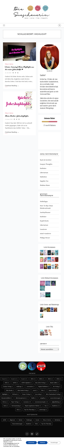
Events (37, 420)
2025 (7, 382)
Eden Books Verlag (23, 390)
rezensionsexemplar (41, 402)
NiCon (5, 402)
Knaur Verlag (27, 394)
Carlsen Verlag (8, 386)
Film (43, 390)
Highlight (5, 394)
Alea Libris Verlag (40, 382)
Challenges (29, 420)
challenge (19, 386)
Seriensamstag (16, 405)
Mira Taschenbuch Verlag (53, 394)
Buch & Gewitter (46, 160)
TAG (19, 409)
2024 (59, 379)
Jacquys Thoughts (46, 164)
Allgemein (12, 420)
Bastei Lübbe (54, 382)
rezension (27, 402)
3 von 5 (5, 379)
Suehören (56, 405)
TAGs (36, 423)
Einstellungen (10, 443)
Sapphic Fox (44, 181)
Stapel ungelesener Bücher (33, 405)
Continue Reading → (12, 86)
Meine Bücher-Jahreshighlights (17, 116)
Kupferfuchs (44, 221)
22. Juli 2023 (8, 73)
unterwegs (43, 409)
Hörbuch (15, 394)
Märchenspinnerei (22, 398)
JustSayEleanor (45, 212)
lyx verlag (38, 394)
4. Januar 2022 (9, 119)
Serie (6, 405)
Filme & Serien (9, 64)
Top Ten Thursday (30, 409)
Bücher (21, 420)
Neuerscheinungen (17, 423)
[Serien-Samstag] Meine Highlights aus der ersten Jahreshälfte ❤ (19, 68)
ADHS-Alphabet (26, 382)
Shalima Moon (45, 185)
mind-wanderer (45, 233)
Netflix (33, 398)
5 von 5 (24, 379)
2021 (33, 379)
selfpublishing (56, 402)
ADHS (15, 382)
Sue (47, 405)
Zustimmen (31, 442)
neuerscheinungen (56, 398)
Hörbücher (57, 420)
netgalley (43, 398)
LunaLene (43, 229)
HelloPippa (44, 201)
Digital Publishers (44, 386)
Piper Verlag (15, 402)
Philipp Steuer (45, 238)
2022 (41, 379)
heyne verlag (53, 390)
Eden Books (10, 390)
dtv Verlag (56, 386)
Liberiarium (44, 173)
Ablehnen (42, 442)
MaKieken (43, 177)
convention (31, 386)
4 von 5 (14, 379)
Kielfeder (43, 168)
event (35, 390)
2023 (50, 379)
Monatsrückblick (6, 398)
